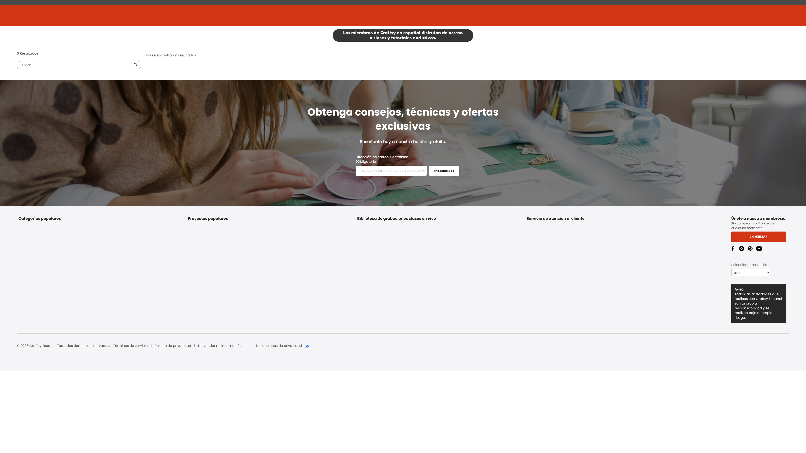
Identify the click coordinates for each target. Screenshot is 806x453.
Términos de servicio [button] (130, 346)
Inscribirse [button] (444, 171)
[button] (135, 65)
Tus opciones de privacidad (279, 346)
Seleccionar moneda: (749, 264)
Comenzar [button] (759, 236)
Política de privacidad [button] (173, 346)
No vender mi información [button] (220, 346)
